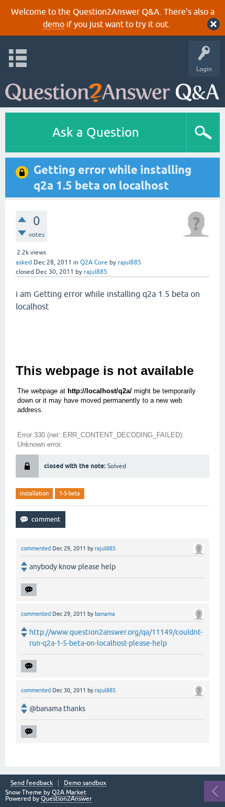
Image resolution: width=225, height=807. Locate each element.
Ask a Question (95, 132)
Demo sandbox (85, 783)
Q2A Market (69, 792)
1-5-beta (69, 493)
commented (36, 548)
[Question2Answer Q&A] (112, 89)
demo (53, 24)
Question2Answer (66, 798)
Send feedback (31, 783)
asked (24, 262)
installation (34, 493)
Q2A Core (94, 262)
